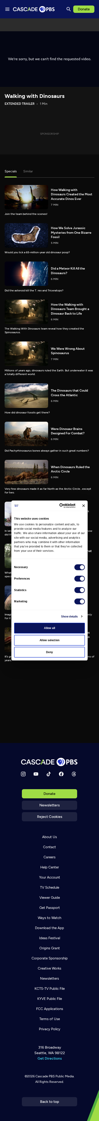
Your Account (49, 877)
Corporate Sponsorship (50, 958)
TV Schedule (49, 887)
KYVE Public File (49, 999)
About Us (49, 837)
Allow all (49, 628)
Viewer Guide (49, 898)
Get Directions (50, 1058)
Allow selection (50, 640)
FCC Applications (49, 1009)
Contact (49, 847)
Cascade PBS (45, 1076)
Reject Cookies (49, 816)
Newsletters (49, 805)
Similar (28, 171)
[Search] (68, 9)
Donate (84, 9)
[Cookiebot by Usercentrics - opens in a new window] (60, 505)
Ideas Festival (49, 938)
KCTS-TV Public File (50, 989)
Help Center (49, 867)
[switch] (79, 579)
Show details (69, 616)
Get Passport (49, 908)
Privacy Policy (49, 1029)
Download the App (49, 928)
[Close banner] (83, 505)
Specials (11, 171)
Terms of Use (49, 1019)
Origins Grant (49, 948)
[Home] (49, 762)
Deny (49, 652)
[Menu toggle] (7, 9)
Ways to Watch (49, 918)
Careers (49, 857)
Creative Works (49, 968)
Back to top (49, 1101)
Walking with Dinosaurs (34, 96)
